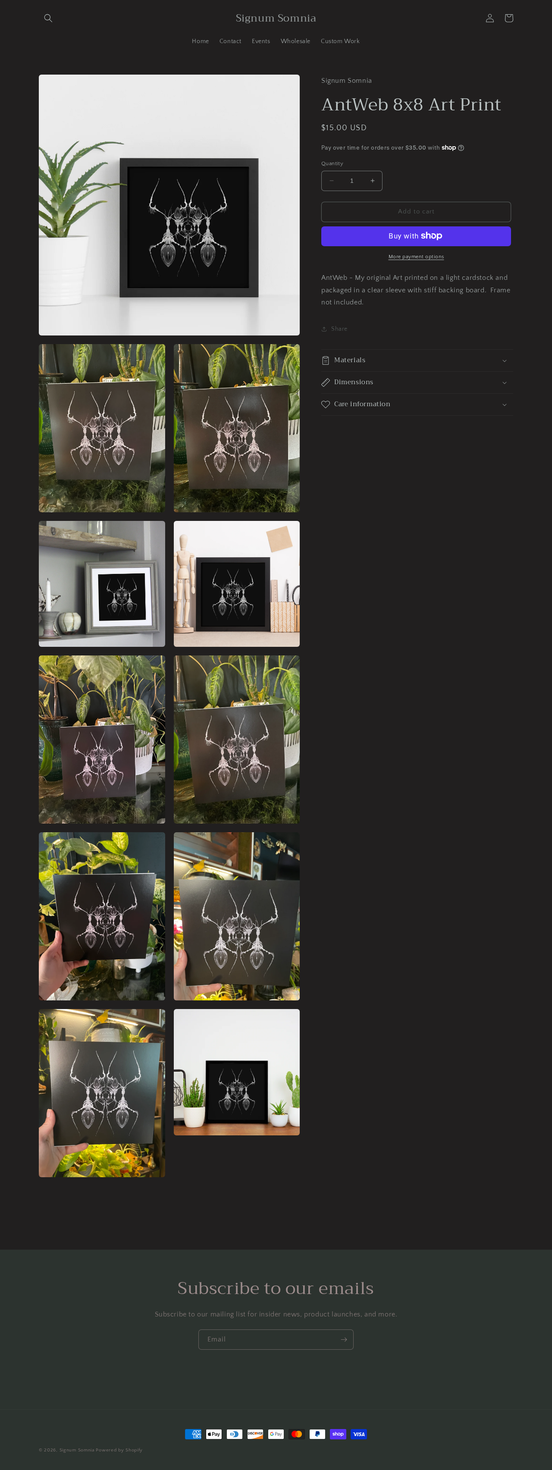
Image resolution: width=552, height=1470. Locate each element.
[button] (48, 18)
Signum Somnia (77, 1450)
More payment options (416, 256)
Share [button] (339, 328)
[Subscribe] (343, 1339)
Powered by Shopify (119, 1450)
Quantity (332, 163)
